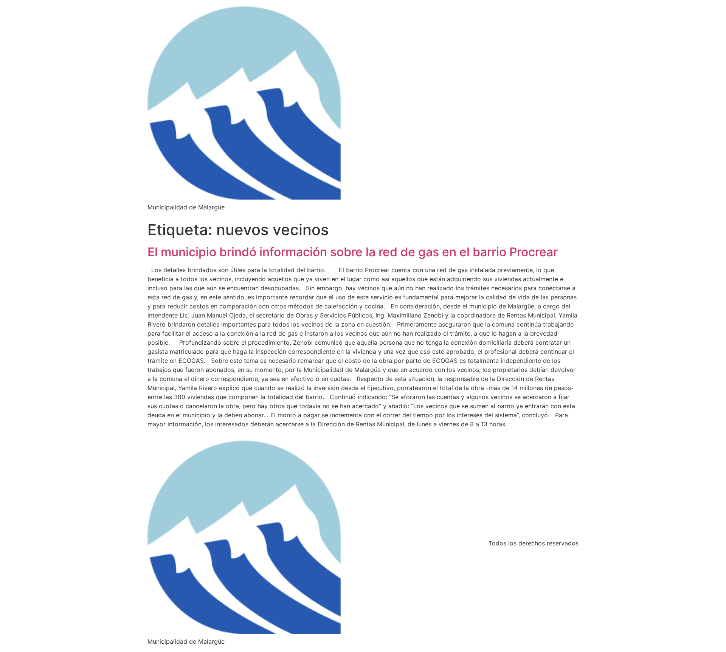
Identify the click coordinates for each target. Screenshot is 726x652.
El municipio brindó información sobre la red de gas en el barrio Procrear (352, 252)
